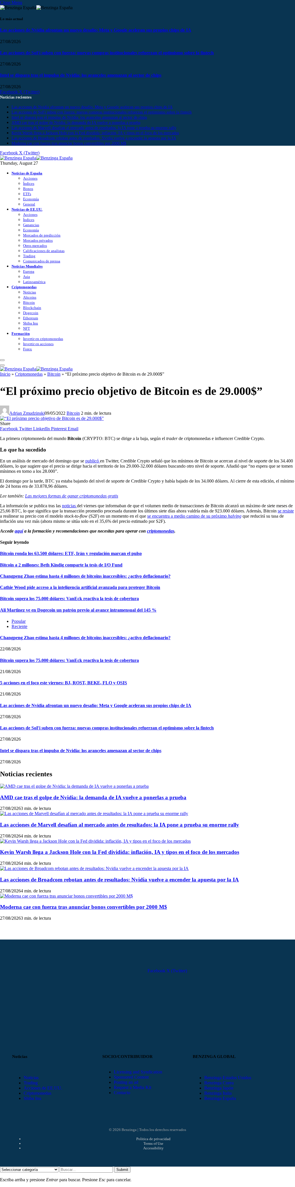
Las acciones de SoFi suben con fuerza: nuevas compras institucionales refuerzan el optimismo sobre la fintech (107, 52)
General (29, 204)
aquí (19, 531)
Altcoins (29, 297)
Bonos (28, 189)
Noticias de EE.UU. (27, 209)
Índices (28, 183)
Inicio (5, 374)
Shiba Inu (30, 323)
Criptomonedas (24, 287)
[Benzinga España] (36, 157)
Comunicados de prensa (41, 261)
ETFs (27, 194)
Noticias (29, 292)
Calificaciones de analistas (44, 251)
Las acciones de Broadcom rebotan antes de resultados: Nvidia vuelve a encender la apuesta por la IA (94, 138)
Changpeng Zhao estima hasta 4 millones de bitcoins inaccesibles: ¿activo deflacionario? (85, 576)
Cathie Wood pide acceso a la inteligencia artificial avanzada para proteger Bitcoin (80, 587)
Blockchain (32, 308)
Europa (28, 271)
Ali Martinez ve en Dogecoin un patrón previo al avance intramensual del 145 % (78, 610)
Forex (27, 349)
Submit (122, 1169)
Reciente (19, 626)
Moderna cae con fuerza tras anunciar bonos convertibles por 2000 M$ (69, 143)
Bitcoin (29, 302)
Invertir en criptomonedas (43, 339)
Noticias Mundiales (27, 266)
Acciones (30, 178)
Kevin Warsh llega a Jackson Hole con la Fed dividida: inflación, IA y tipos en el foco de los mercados (95, 133)
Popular (19, 621)
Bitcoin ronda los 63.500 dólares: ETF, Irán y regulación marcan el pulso (71, 553)
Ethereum (30, 318)
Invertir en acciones (38, 344)
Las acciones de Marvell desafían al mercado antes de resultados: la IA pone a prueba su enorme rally (94, 128)
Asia (26, 276)
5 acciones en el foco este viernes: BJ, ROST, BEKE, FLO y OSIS (63, 682)
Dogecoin (30, 313)
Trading (29, 256)
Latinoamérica (34, 282)
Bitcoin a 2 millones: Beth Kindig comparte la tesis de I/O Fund (61, 564)
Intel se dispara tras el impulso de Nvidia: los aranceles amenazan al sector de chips (80, 75)
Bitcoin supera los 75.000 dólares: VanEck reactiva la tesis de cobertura (69, 598)
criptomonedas (160, 531)
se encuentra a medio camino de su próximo (194, 516)
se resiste (286, 510)
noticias (69, 505)
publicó (92, 460)
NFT (26, 328)
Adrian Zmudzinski (27, 413)
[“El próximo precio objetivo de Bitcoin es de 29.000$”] (52, 418)
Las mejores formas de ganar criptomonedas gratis (71, 495)
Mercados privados (38, 240)
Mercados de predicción (41, 235)
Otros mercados (35, 245)
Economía (31, 199)
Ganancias (31, 225)
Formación (21, 333)
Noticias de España (27, 173)
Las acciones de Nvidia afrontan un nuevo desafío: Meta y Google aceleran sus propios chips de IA (95, 30)
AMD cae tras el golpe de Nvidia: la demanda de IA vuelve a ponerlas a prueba (76, 122)
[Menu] (2, 360)
